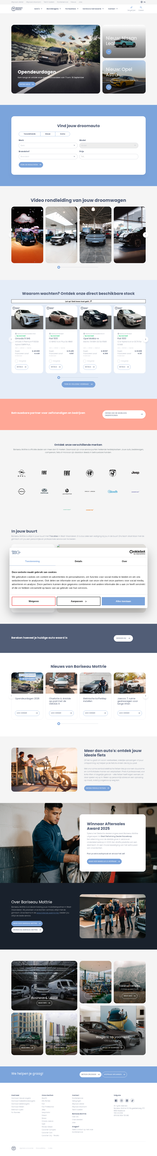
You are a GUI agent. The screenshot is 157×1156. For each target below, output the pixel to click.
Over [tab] (124, 561)
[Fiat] (44, 473)
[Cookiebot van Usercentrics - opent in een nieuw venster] (131, 552)
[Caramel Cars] (135, 491)
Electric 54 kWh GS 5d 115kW (95, 341)
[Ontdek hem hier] (108, 52)
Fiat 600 (121, 338)
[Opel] (21, 473)
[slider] (58, 267)
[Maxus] (44, 491)
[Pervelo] (112, 491)
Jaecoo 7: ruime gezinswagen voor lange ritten (127, 701)
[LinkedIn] (127, 1100)
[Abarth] (112, 473)
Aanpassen (77, 601)
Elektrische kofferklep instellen (94, 700)
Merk (21, 140)
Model (82, 140)
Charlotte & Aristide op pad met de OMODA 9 (60, 701)
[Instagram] (121, 1100)
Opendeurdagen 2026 (27, 698)
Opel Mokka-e (91, 338)
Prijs (81, 151)
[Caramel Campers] (67, 510)
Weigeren (34, 601)
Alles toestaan (123, 601)
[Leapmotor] (67, 491)
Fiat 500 (53, 338)
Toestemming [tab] (32, 561)
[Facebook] (116, 1100)
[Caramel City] (90, 510)
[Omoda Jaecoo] (90, 491)
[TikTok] (132, 1100)
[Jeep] (135, 473)
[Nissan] (21, 491)
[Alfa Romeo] (90, 473)
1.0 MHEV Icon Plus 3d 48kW (61, 341)
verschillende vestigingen (47, 913)
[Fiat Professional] (67, 473)
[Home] (17, 9)
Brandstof (24, 151)
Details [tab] (78, 561)
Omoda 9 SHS (22, 338)
